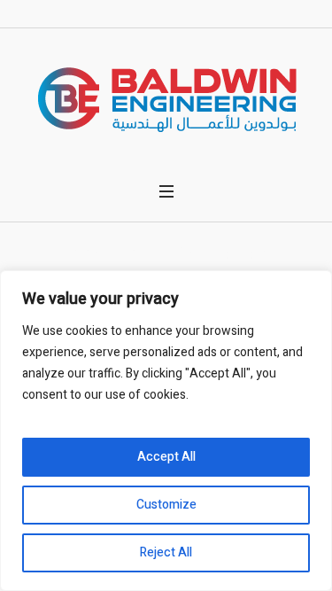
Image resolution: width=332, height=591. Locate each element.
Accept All (166, 456)
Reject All (166, 552)
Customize (166, 504)
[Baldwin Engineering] (166, 99)
